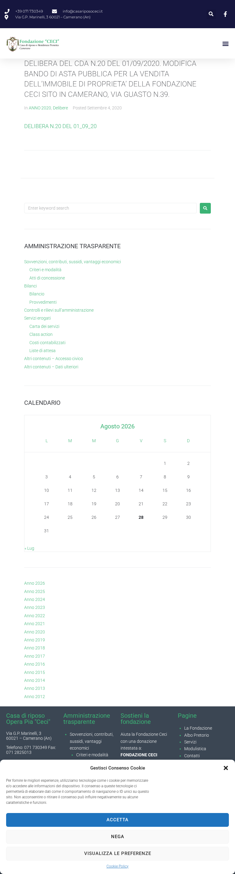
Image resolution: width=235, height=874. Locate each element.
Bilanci (30, 285)
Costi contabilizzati (47, 342)
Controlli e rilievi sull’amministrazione (59, 310)
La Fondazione (198, 728)
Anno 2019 (34, 639)
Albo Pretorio (196, 735)
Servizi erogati (37, 318)
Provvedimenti (43, 302)
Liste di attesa (42, 350)
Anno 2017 (34, 656)
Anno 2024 (34, 599)
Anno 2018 (34, 647)
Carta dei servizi (44, 326)
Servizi (190, 741)
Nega (117, 836)
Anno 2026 (34, 583)
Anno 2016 (34, 664)
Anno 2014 (34, 680)
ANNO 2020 (40, 107)
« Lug (29, 548)
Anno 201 (33, 688)
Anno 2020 (34, 631)
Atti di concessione (47, 278)
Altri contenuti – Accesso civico (53, 358)
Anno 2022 (34, 615)
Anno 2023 (34, 607)
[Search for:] (110, 208)
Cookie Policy (117, 866)
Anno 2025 (34, 591)
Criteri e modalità (45, 269)
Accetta (117, 820)
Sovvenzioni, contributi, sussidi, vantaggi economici (72, 261)
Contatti (192, 755)
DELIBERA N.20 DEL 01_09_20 (60, 126)
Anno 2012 (34, 696)
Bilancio (36, 293)
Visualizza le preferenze (117, 853)
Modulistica (195, 748)
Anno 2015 (34, 672)
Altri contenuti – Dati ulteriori (51, 366)
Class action (41, 334)
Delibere (60, 107)
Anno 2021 (34, 623)
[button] (226, 768)
